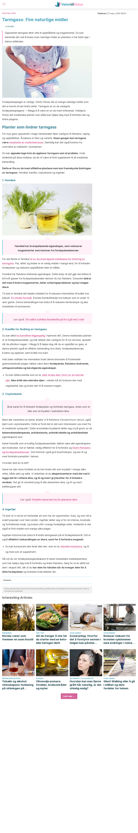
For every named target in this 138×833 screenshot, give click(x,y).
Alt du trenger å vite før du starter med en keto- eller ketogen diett (51, 639)
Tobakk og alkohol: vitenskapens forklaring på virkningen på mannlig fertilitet (17, 685)
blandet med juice (71, 546)
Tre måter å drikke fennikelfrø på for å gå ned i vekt (54, 319)
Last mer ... (69, 696)
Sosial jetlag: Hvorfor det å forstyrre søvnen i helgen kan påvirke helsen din (85, 639)
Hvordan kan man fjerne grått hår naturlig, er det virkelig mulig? (85, 685)
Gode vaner (75, 633)
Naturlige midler (9, 13)
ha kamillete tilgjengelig (30, 335)
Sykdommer (109, 633)
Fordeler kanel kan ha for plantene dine (54, 499)
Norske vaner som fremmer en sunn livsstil (17, 637)
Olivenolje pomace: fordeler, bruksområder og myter (51, 685)
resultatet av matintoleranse (26, 142)
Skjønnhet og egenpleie (82, 678)
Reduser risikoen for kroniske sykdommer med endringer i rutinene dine (120, 639)
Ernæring (7, 633)
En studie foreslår (21, 297)
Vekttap (40, 633)
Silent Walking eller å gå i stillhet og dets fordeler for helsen (119, 685)
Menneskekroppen (11, 678)
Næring (39, 678)
